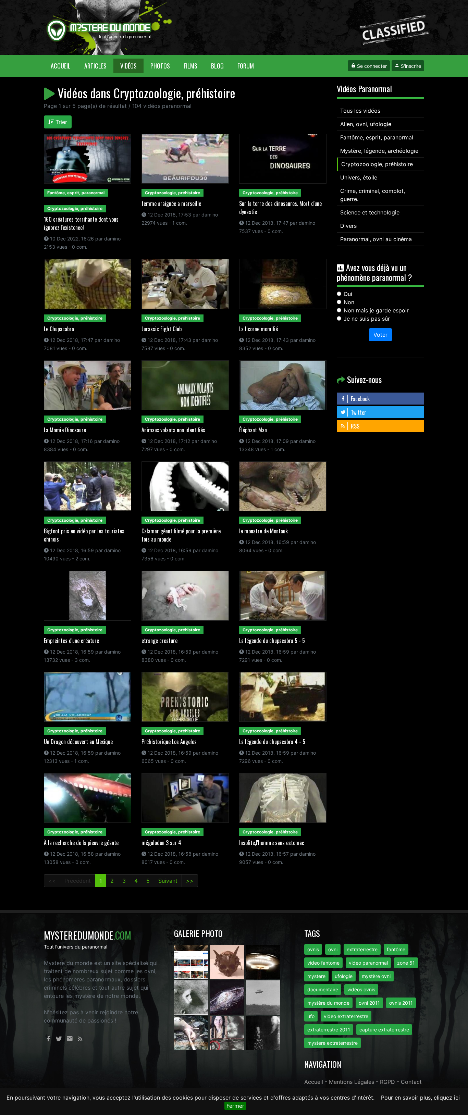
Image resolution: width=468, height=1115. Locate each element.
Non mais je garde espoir (376, 310)
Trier (60, 122)
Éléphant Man (253, 430)
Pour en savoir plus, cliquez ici (420, 1097)
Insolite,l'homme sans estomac (271, 843)
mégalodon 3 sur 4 (161, 843)
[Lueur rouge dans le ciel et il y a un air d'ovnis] (263, 961)
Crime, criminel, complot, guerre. (372, 194)
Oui (348, 293)
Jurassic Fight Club (161, 329)
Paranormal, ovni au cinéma (376, 239)
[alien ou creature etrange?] (192, 1032)
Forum (245, 65)
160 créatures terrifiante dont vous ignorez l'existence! (81, 223)
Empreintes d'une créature (71, 640)
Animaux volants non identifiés (173, 430)
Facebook (359, 399)
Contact (411, 1081)
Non (349, 302)
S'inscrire (410, 66)
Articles (95, 65)
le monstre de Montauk (263, 531)
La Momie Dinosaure (65, 430)
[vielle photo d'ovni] (263, 997)
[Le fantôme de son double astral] (263, 1032)
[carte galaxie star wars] (228, 997)
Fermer (235, 1105)
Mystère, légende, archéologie (379, 150)
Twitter (357, 412)
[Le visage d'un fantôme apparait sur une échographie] (228, 1032)
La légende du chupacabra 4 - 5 (272, 742)
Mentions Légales (351, 1081)
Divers (348, 225)
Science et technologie (369, 212)
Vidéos (128, 65)
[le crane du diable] (228, 961)
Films (190, 65)
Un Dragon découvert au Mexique (78, 742)
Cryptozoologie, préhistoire (377, 164)
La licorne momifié (258, 329)
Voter (380, 334)
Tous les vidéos (360, 110)
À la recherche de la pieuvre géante (81, 843)
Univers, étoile (358, 177)
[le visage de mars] (192, 997)
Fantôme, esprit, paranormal (376, 137)
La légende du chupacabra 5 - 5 (272, 640)
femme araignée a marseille (171, 203)
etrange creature (159, 640)
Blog (217, 65)
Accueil (64, 65)
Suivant (167, 880)
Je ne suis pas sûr (367, 318)
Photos (160, 65)
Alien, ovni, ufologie (365, 124)
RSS (354, 426)
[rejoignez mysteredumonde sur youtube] (192, 961)
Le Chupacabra (59, 329)
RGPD (387, 1081)
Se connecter (371, 66)
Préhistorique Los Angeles (169, 742)
